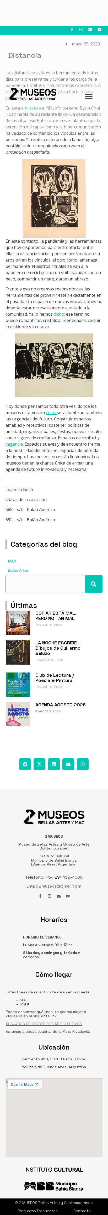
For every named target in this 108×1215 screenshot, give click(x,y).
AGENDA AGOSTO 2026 (60, 705)
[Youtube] (99, 30)
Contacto (82, 1210)
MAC (12, 561)
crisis (51, 412)
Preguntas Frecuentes (38, 1210)
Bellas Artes (18, 570)
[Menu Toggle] (89, 96)
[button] (25, 764)
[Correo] (90, 30)
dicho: (59, 314)
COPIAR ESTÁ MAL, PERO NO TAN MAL (55, 615)
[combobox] (45, 584)
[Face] (72, 30)
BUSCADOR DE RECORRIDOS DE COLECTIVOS (44, 1023)
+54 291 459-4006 (63, 877)
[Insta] (81, 30)
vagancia (14, 444)
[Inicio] (32, 94)
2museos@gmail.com (60, 886)
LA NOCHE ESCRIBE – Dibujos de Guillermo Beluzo (58, 648)
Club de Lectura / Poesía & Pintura (54, 677)
